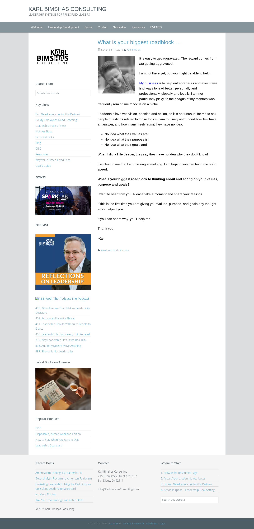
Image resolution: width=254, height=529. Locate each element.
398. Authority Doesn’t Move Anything (58, 346)
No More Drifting (45, 494)
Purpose (124, 250)
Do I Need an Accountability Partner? (57, 114)
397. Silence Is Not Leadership (54, 351)
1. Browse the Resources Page (179, 473)
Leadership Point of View (50, 126)
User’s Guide (43, 166)
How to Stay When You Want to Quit (57, 440)
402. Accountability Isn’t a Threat (55, 318)
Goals (116, 250)
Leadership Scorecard (49, 445)
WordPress (152, 523)
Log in (163, 523)
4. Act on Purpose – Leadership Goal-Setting (188, 490)
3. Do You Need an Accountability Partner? (186, 484)
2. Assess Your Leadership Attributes (183, 478)
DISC (38, 148)
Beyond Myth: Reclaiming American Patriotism (63, 478)
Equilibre (114, 523)
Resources (41, 154)
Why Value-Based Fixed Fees (52, 160)
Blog (38, 143)
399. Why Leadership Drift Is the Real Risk (60, 340)
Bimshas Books (44, 137)
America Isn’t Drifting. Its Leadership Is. (59, 473)
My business (148, 83)
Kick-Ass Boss (43, 131)
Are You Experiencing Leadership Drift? (59, 500)
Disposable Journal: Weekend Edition (58, 434)
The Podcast (80, 298)
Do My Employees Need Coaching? (56, 120)
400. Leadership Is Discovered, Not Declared (62, 334)
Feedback (106, 250)
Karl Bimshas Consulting (67, 9)
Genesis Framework (133, 523)
